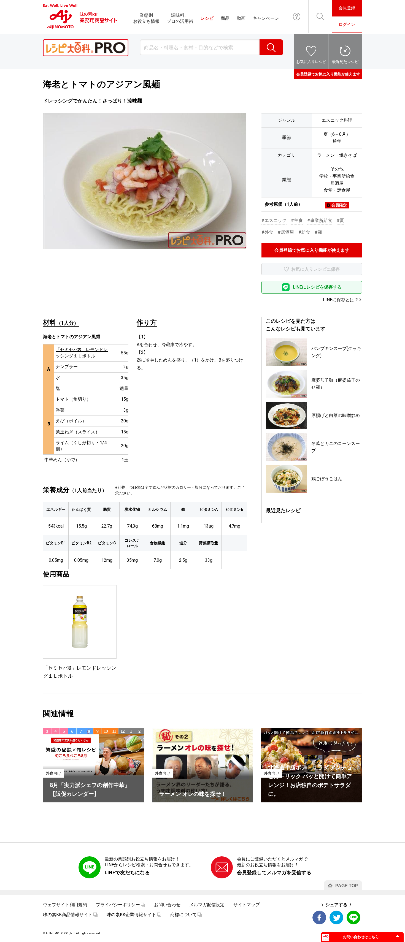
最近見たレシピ (345, 61)
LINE (353, 917)
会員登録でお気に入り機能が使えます (328, 74)
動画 (241, 18)
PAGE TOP (346, 885)
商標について (183, 914)
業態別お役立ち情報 (146, 18)
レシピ (207, 18)
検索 (271, 47)
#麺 (318, 232)
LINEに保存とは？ (341, 299)
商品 (225, 18)
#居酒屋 (286, 232)
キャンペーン (266, 18)
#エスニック (274, 220)
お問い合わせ (296, 16)
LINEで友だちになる (127, 872)
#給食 (304, 232)
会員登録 (347, 8)
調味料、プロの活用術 (180, 18)
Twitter (336, 917)
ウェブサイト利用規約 (65, 904)
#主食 (297, 220)
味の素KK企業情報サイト (131, 914)
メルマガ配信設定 (207, 904)
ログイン (347, 24)
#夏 (340, 220)
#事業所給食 (319, 220)
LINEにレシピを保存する (317, 287)
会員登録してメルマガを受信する (274, 872)
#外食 (267, 232)
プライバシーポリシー (118, 904)
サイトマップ (246, 904)
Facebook (319, 917)
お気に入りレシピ (311, 61)
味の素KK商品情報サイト (68, 914)
